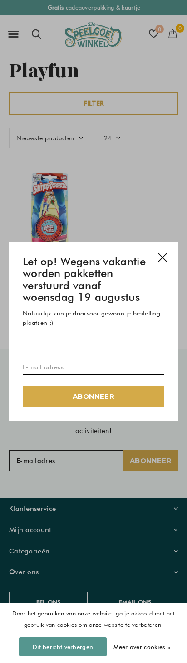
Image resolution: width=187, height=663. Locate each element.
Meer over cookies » (141, 646)
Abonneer (93, 396)
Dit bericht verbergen (63, 646)
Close (162, 257)
